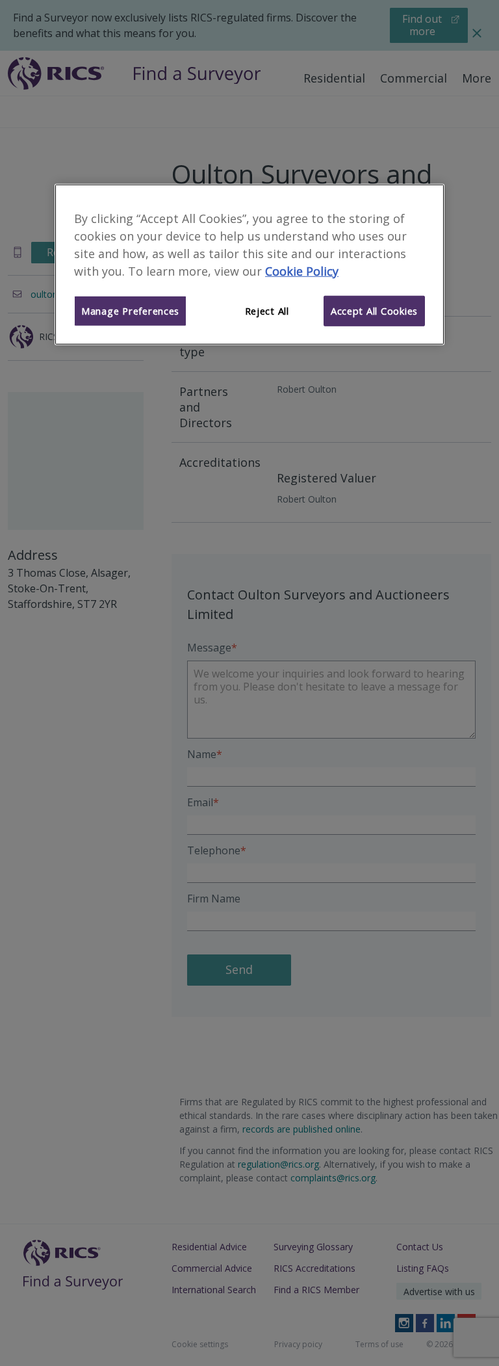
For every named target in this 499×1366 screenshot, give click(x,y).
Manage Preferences (130, 310)
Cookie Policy (302, 270)
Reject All (267, 310)
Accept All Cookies (374, 310)
